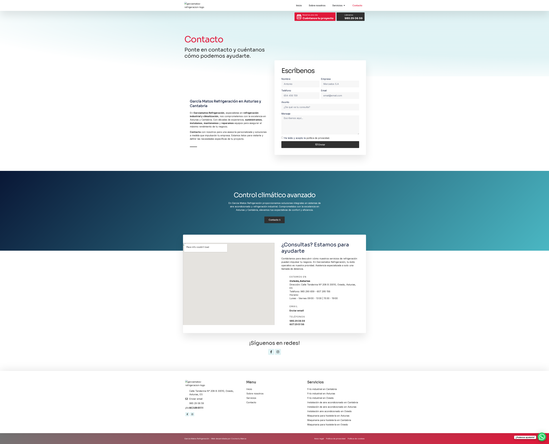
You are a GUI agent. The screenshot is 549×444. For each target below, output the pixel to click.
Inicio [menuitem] (299, 5)
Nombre (285, 79)
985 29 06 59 (354, 18)
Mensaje (285, 113)
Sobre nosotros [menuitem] (317, 5)
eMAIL (294, 306)
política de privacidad (317, 138)
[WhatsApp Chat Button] (542, 437)
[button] (344, 5)
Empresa (326, 79)
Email (324, 90)
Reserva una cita (310, 15)
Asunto (285, 102)
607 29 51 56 (297, 324)
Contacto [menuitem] (357, 5)
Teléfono (286, 90)
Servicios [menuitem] (337, 5)
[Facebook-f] (271, 352)
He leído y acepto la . (307, 138)
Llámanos (349, 15)
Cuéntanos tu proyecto (318, 18)
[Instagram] (278, 352)
